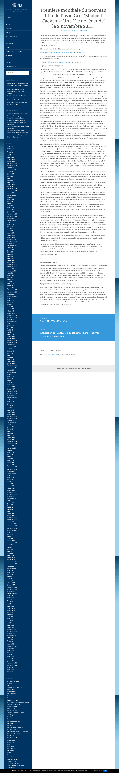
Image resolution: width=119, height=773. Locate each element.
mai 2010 (10, 536)
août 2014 (10, 450)
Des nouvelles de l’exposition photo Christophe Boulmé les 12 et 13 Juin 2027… (17, 85)
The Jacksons (11, 761)
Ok (105, 771)
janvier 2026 (11, 161)
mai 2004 (10, 621)
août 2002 (10, 637)
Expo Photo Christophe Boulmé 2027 (18, 702)
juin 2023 (10, 226)
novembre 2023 (12, 216)
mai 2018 (10, 355)
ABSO (9, 685)
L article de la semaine (13, 721)
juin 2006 (10, 600)
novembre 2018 (12, 342)
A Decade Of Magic (13, 681)
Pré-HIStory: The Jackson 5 (14, 51)
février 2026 (11, 159)
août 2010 (10, 532)
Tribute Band (11, 767)
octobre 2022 (11, 243)
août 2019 (10, 323)
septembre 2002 (12, 635)
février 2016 (11, 412)
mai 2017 (10, 380)
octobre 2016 (11, 395)
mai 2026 (10, 153)
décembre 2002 (12, 629)
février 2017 (11, 387)
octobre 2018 (11, 345)
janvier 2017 (11, 389)
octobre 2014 (11, 446)
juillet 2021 (10, 275)
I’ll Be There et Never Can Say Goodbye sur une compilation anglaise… (16, 91)
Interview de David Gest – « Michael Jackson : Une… (57, 52)
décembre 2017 (12, 366)
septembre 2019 (12, 321)
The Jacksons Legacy (13, 763)
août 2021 (10, 273)
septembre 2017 (12, 372)
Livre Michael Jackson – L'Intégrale (17, 731)
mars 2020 (10, 309)
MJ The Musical (12, 738)
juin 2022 (10, 252)
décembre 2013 (12, 467)
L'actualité (10, 723)
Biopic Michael (11, 691)
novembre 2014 (12, 444)
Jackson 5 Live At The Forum (15, 712)
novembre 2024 (12, 191)
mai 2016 (10, 406)
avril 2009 (10, 547)
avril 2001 (10, 654)
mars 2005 (10, 618)
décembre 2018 (12, 340)
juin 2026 (10, 151)
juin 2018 (10, 353)
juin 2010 (10, 534)
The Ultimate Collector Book (15, 765)
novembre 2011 (12, 519)
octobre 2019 (11, 319)
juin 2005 (10, 612)
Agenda (8, 24)
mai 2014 (10, 456)
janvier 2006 (11, 610)
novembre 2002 (12, 631)
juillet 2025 (10, 174)
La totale (10, 725)
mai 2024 (10, 203)
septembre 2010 (12, 530)
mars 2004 (10, 625)
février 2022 (11, 260)
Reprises (8, 59)
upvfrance (80, 52)
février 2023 (11, 235)
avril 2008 (10, 553)
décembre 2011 (12, 517)
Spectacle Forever (12, 759)
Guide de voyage (12, 706)
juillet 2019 (10, 326)
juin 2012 (10, 505)
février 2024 (11, 210)
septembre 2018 (12, 347)
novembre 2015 (12, 418)
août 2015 (10, 425)
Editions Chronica (12, 700)
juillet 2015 (10, 427)
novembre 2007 (12, 564)
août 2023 (10, 222)
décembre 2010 (12, 526)
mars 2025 (10, 182)
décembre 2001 (12, 646)
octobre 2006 (11, 591)
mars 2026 (10, 157)
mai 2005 (10, 614)
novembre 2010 (12, 528)
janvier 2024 (11, 212)
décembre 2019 (12, 315)
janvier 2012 (11, 515)
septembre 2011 (12, 524)
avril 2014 (10, 458)
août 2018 (10, 349)
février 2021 (11, 285)
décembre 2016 (12, 391)
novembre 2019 (12, 317)
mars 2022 (10, 258)
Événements (9, 28)
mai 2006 (10, 602)
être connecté (52, 354)
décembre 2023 (12, 214)
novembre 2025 (12, 165)
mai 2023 (10, 229)
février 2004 (11, 627)
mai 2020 (10, 304)
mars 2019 (10, 334)
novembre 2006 (12, 589)
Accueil (8, 17)
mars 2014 (10, 460)
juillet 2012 (10, 503)
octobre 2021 (11, 269)
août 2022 (10, 247)
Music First (10, 742)
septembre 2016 (12, 397)
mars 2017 (10, 385)
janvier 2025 (11, 186)
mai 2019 (10, 330)
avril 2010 (10, 538)
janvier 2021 (11, 288)
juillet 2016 (10, 401)
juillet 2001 (10, 650)
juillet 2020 (10, 300)
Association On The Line (14, 687)
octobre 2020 (11, 294)
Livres (8, 47)
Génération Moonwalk (13, 704)
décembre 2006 (12, 587)
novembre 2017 (12, 368)
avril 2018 (10, 357)
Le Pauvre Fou (11, 729)
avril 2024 (10, 205)
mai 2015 (10, 431)
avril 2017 (10, 382)
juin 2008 (10, 549)
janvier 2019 (11, 338)
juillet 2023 (10, 224)
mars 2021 (10, 283)
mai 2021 (10, 279)
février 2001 (11, 659)
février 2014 (11, 463)
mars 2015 (10, 435)
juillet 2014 (10, 452)
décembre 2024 (12, 188)
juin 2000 (10, 671)
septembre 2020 (12, 296)
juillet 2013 (10, 477)
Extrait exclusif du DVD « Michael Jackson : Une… (56, 62)
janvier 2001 (11, 661)
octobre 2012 (11, 496)
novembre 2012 (12, 494)
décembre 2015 (12, 416)
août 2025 (10, 172)
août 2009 (10, 545)
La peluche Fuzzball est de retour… (17, 100)
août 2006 (10, 595)
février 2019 (11, 336)
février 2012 (11, 513)
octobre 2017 (11, 370)
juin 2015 (10, 429)
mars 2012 (10, 511)
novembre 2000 (12, 665)
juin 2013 (10, 479)
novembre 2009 (12, 543)
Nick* (9, 744)
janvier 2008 (11, 559)
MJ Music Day (11, 736)
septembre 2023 (12, 220)
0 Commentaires (82, 30)
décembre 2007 (12, 562)
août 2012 (10, 500)
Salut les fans (11, 755)
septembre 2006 (12, 593)
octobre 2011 (11, 522)
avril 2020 (10, 307)
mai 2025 (10, 178)
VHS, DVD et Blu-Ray (11, 36)
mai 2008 (10, 551)
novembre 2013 (12, 469)
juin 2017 (10, 378)
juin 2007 (10, 574)
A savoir (9, 683)
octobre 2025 (11, 167)
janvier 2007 (11, 585)
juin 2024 (10, 201)
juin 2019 (10, 328)
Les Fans (8, 62)
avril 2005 (10, 616)
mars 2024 (10, 207)
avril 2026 (10, 155)
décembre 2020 (12, 290)
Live (7, 40)
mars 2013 (10, 486)
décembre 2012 (12, 492)
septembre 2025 (12, 170)
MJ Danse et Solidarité (14, 734)
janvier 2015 (11, 439)
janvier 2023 (11, 237)
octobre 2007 (11, 566)
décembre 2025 (12, 163)
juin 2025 (10, 176)
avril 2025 (10, 180)
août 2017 (10, 374)
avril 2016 (10, 408)
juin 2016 (10, 404)
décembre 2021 (12, 264)
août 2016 (10, 399)
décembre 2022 (12, 239)
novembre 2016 (12, 393)
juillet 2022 (10, 250)
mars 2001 (10, 656)
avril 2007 (10, 578)
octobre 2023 (11, 218)
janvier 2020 (11, 313)
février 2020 (11, 311)
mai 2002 (10, 642)
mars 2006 (10, 606)
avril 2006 (10, 604)
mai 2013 (10, 482)
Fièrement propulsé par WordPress (65, 368)
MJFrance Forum (11, 66)
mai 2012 (10, 507)
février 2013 (11, 488)
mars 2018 (10, 359)
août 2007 (10, 570)
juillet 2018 (10, 351)
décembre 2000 (12, 663)
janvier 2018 (11, 363)
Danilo (9, 698)
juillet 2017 (10, 376)
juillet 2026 (10, 148)
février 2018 (11, 361)
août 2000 (10, 667)
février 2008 (11, 557)
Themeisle (88, 368)
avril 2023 (10, 231)
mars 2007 (10, 581)
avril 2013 (10, 484)
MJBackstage (11, 740)
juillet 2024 (10, 199)
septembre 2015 (12, 423)
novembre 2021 (12, 266)
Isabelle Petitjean (12, 710)
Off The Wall (11, 748)
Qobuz (9, 752)
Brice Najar (10, 696)
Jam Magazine (11, 715)
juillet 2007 (10, 572)
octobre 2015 (11, 420)
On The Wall (10, 750)
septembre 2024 (12, 195)
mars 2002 (10, 644)
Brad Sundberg (11, 693)
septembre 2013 (12, 473)
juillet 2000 (10, 669)
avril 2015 (10, 433)
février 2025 (11, 184)
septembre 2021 (12, 271)
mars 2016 (10, 410)
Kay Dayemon (11, 717)
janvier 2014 (11, 465)
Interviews (9, 55)
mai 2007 (10, 576)
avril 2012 (10, 509)
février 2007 (11, 583)
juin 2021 (10, 277)
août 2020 (10, 298)
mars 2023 (10, 233)
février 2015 (11, 437)
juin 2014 (10, 454)
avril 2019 (10, 332)
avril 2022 (10, 256)
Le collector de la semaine (15, 727)
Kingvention (10, 719)
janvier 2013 (11, 490)
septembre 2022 (12, 245)
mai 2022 (10, 254)
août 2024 (10, 197)
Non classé (10, 746)
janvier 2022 (11, 262)
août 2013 (10, 475)
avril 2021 (10, 281)
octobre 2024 (11, 193)
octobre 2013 (11, 471)
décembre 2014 (12, 441)
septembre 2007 (12, 568)
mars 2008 (10, 555)
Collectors (9, 43)
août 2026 (10, 146)
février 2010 (11, 541)
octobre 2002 (11, 633)
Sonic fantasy (11, 757)
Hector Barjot (11, 708)
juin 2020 (10, 302)
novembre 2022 (12, 241)
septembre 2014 (12, 448)
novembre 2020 (12, 292)
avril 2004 (10, 623)
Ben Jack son (11, 689)
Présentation (10, 21)
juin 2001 (10, 652)
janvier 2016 (11, 414)
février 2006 (11, 608)
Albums (8, 32)
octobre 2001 (11, 648)
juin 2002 (10, 640)
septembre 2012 (12, 498)
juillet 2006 (10, 597)
